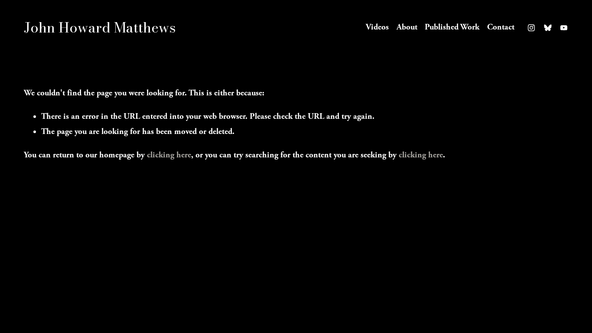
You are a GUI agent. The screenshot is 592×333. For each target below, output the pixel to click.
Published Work (452, 27)
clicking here (169, 155)
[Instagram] (531, 27)
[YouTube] (563, 27)
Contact (500, 27)
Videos (377, 27)
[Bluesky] (547, 27)
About (407, 27)
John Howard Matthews (100, 27)
